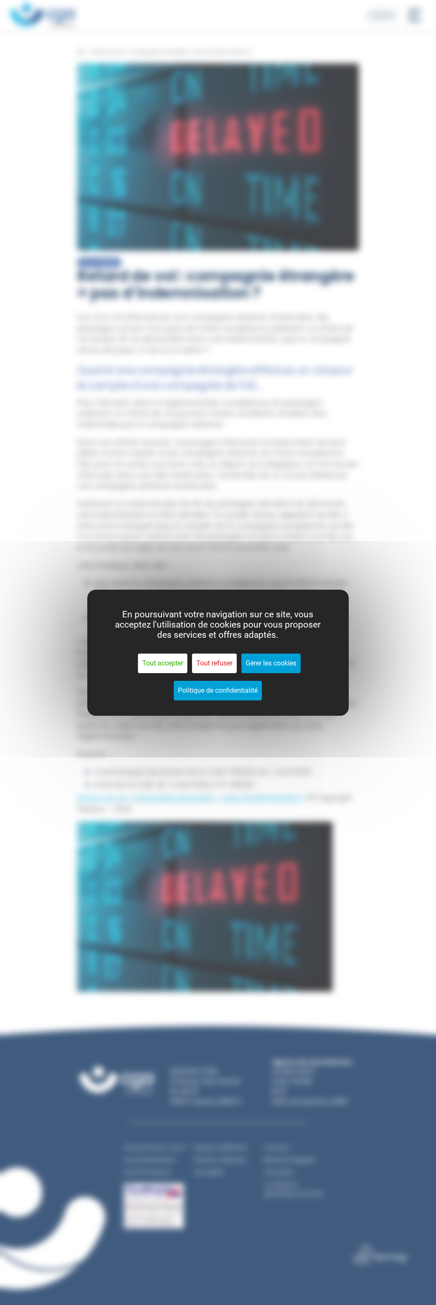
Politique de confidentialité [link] (218, 690)
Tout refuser (214, 663)
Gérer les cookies (271, 663)
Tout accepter (162, 663)
